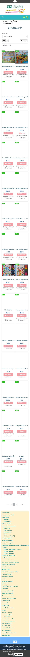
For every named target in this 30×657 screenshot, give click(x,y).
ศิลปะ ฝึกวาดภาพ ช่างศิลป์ (9, 598)
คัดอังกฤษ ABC (8, 530)
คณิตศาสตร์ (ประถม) (7, 581)
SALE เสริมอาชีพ (6, 630)
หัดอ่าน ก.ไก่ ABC (6, 523)
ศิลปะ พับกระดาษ (6, 567)
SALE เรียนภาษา (6, 625)
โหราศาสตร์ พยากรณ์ (7, 593)
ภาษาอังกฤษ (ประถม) (7, 576)
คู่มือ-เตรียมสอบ (6, 583)
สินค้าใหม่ (6, 519)
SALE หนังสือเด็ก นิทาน (8, 628)
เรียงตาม (5, 33)
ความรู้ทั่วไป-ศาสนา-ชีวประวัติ (10, 586)
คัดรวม (5, 534)
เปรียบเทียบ (9, 77)
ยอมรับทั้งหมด (18, 654)
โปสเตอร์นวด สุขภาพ (9, 621)
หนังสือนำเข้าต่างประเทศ (8, 555)
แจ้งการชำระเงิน (6, 512)
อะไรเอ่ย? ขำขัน (8, 614)
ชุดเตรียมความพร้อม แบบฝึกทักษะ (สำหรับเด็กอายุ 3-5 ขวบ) (15, 546)
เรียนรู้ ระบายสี (5, 569)
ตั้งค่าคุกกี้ (10, 654)
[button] (23, 17)
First (8, 504)
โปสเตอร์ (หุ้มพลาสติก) (8, 619)
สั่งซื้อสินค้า (9, 72)
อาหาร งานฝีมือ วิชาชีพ (8, 591)
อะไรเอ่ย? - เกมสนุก (7, 612)
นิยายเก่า (4, 610)
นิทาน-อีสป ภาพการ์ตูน (8, 608)
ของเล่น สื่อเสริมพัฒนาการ (9, 633)
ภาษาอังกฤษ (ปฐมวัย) (7, 543)
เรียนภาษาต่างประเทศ (8, 595)
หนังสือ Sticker (6, 557)
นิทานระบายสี (5, 605)
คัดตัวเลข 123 (7, 532)
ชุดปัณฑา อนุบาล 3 (9, 553)
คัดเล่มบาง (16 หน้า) (9, 536)
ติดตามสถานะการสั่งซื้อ (8, 515)
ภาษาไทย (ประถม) (7, 574)
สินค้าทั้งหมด (5, 517)
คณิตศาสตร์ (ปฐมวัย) (7, 540)
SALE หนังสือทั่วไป (6, 623)
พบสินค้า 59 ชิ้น (6, 45)
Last (22, 504)
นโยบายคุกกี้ (11, 651)
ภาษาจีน (4, 579)
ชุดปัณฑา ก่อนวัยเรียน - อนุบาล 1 (13, 549)
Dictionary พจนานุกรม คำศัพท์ (10, 571)
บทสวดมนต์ (5, 588)
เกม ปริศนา (7, 616)
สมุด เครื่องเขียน (6, 635)
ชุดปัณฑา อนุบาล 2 (9, 551)
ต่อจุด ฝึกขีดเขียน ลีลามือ (8, 564)
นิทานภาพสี (5, 603)
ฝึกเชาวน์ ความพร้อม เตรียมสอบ (10, 562)
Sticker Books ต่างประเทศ (11, 560)
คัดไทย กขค (7, 528)
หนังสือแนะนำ (7, 521)
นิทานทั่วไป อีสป (6, 600)
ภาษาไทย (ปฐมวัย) (7, 538)
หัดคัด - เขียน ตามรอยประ (9, 526)
